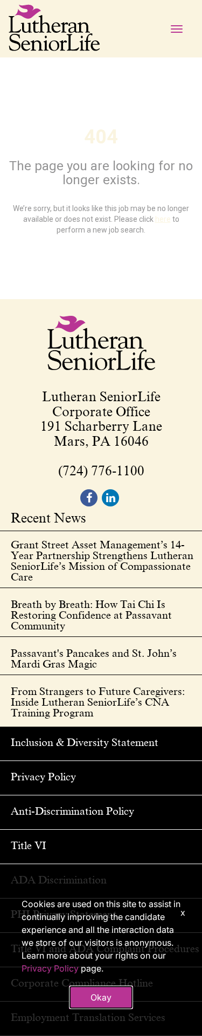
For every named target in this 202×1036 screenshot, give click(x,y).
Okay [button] (101, 997)
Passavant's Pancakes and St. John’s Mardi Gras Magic (94, 658)
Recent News (48, 519)
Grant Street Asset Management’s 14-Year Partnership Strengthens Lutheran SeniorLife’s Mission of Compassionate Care (102, 561)
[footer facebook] (88, 497)
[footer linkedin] (110, 497)
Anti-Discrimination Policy (72, 811)
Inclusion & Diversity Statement (84, 742)
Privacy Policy (43, 777)
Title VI (28, 845)
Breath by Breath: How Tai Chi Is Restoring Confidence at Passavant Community (91, 615)
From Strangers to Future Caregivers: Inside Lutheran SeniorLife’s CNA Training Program (98, 702)
